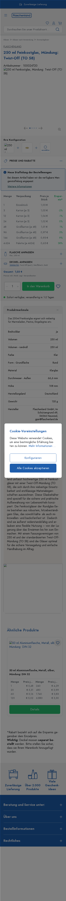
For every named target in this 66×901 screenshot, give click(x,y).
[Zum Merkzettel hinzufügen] (58, 286)
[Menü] (5, 15)
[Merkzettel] (46, 23)
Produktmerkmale (18, 310)
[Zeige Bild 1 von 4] (29, 128)
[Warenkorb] (59, 23)
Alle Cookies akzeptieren (33, 468)
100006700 (14, 265)
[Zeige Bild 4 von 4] (36, 128)
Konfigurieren (33, 458)
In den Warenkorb (38, 286)
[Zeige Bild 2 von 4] (32, 128)
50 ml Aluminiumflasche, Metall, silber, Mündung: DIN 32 (32, 672)
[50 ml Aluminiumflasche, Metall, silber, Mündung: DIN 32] (34, 653)
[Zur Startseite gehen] (21, 15)
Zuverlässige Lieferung (35, 4)
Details (34, 709)
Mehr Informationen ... (42, 446)
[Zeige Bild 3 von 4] (34, 128)
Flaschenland (12, 46)
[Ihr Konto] (53, 23)
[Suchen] (57, 29)
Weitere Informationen (20, 186)
